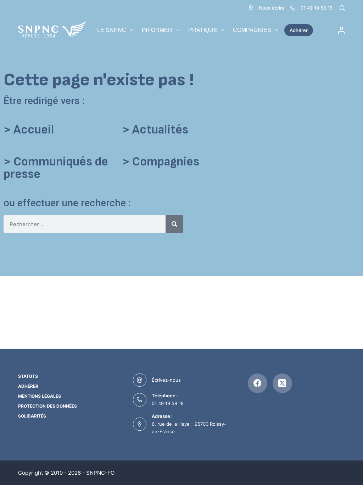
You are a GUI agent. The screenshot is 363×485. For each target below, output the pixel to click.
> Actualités (155, 129)
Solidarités (32, 416)
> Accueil (29, 129)
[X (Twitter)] (282, 383)
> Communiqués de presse (56, 168)
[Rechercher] (342, 8)
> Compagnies (160, 161)
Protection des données (47, 406)
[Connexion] (341, 30)
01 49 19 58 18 (168, 403)
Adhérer (299, 30)
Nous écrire (272, 8)
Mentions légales (39, 396)
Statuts (28, 376)
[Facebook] (257, 383)
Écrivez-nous (166, 380)
